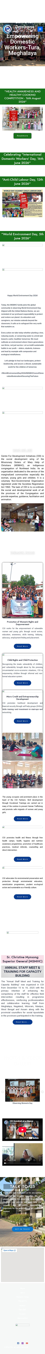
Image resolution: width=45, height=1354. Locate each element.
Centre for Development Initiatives (24, 29)
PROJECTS (22, 1301)
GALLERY (22, 1310)
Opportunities (22, 1318)
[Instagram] (22, 1343)
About (22, 1293)
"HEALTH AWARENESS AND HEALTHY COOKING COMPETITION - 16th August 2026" (22, 96)
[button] (2, 1091)
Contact (23, 1314)
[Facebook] (18, 1343)
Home (22, 1288)
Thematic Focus (22, 1297)
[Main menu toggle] (40, 29)
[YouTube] (27, 1343)
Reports (23, 1305)
